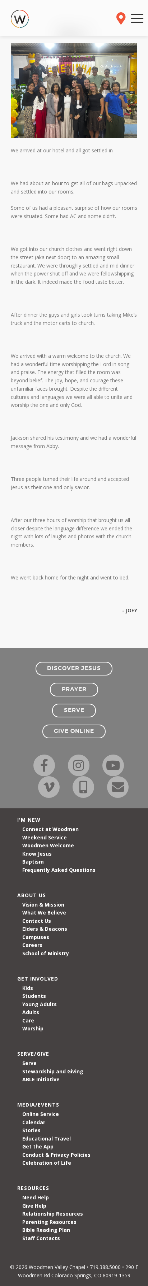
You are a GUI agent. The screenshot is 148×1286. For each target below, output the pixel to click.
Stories (31, 1130)
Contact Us (36, 920)
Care (28, 1020)
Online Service (40, 1114)
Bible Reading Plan (46, 1229)
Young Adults (39, 1004)
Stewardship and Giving (52, 1071)
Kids (27, 988)
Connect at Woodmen (50, 829)
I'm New (29, 819)
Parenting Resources (49, 1221)
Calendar (33, 1122)
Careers (32, 945)
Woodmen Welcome (48, 845)
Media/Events (38, 1104)
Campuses (35, 937)
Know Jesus (37, 853)
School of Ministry (45, 953)
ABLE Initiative (41, 1079)
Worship (32, 1028)
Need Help (35, 1197)
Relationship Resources (52, 1213)
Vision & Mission (43, 904)
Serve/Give (33, 1053)
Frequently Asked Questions (59, 869)
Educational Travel (46, 1138)
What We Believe (44, 912)
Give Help (34, 1205)
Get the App (38, 1146)
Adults (30, 1012)
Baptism (33, 861)
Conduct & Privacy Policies (56, 1154)
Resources (33, 1188)
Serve (29, 1063)
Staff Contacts (41, 1238)
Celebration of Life (46, 1162)
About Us (31, 895)
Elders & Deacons (44, 928)
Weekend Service (44, 837)
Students (34, 995)
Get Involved (37, 978)
